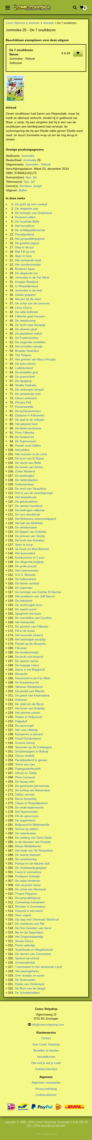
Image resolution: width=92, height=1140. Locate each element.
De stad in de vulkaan (29, 419)
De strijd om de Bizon (29, 704)
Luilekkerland (24, 368)
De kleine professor (28, 428)
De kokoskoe (24, 600)
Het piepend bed (26, 424)
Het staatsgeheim (27, 971)
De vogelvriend (25, 820)
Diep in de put (24, 247)
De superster (24, 587)
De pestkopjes (24, 475)
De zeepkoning (25, 320)
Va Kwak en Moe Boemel (32, 549)
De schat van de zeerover (32, 303)
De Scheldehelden (27, 992)
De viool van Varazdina (30, 488)
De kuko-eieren (25, 363)
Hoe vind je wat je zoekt (46, 1063)
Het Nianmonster (26, 811)
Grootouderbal (25, 962)
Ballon (23, 190)
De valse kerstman (27, 880)
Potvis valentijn (25, 945)
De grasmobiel (25, 376)
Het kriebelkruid (25, 497)
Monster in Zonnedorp (30, 906)
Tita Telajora (23, 355)
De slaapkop (23, 381)
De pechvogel (24, 725)
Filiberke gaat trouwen (30, 316)
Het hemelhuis (24, 225)
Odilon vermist (24, 794)
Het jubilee (22, 450)
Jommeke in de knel (28, 290)
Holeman (21, 699)
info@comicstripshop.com (48, 1024)
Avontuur (25, 186)
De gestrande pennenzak (32, 786)
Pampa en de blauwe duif (32, 863)
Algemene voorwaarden (46, 1082)
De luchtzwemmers (28, 411)
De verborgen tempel (29, 389)
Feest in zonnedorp (28, 872)
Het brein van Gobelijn (30, 708)
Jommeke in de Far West (32, 277)
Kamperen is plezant (29, 734)
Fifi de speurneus (27, 816)
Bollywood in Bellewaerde (32, 824)
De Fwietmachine (27, 338)
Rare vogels (23, 915)
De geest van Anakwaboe (32, 695)
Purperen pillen (25, 217)
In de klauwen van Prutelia (33, 842)
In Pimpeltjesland (26, 286)
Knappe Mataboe (26, 281)
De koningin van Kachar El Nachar (38, 592)
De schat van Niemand (30, 889)
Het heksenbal (24, 622)
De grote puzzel (25, 566)
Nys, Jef (31, 177)
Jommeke (34, 23)
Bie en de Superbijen (29, 932)
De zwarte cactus (26, 661)
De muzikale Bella (27, 221)
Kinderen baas (25, 269)
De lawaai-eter (25, 781)
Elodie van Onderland (29, 984)
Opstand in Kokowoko (30, 415)
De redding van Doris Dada (33, 837)
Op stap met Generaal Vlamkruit (37, 919)
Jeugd (37, 186)
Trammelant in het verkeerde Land (38, 967)
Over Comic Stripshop (46, 1044)
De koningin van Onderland (33, 213)
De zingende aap (26, 208)
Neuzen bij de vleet (28, 299)
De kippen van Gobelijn (30, 531)
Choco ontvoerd (26, 398)
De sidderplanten (26, 480)
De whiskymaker (26, 527)
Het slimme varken (27, 712)
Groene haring (25, 742)
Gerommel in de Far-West (32, 678)
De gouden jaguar (27, 243)
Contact (46, 1038)
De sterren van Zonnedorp (33, 954)
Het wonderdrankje (28, 264)
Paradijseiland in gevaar (31, 760)
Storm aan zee (25, 764)
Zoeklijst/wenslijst (46, 1069)
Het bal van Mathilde (29, 523)
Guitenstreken (24, 484)
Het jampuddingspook (30, 238)
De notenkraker (25, 833)
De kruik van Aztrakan (30, 540)
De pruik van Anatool (29, 656)
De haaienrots (24, 437)
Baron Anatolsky (26, 798)
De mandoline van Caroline (33, 618)
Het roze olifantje (26, 730)
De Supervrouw (25, 441)
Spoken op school (27, 958)
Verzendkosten (46, 1056)
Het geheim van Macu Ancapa (35, 359)
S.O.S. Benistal (25, 574)
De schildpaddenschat (30, 230)
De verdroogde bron (28, 605)
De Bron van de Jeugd (30, 988)
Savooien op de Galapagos (33, 747)
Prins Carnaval (25, 777)
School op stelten (26, 829)
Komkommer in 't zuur (30, 557)
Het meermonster (27, 570)
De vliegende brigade (29, 562)
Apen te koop (24, 544)
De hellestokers (25, 579)
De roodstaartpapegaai (30, 867)
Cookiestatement (46, 1094)
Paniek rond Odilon (28, 445)
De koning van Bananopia (32, 790)
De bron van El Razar (29, 458)
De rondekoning (26, 859)
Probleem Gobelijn (27, 876)
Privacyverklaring (46, 1088)
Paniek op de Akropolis (30, 643)
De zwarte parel (25, 609)
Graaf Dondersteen (28, 738)
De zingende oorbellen (30, 342)
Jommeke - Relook (38, 164)
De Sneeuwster (25, 979)
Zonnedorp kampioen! (30, 902)
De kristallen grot (26, 372)
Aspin (55, 1134)
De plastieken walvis (28, 333)
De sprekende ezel (27, 394)
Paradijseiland (24, 234)
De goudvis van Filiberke (31, 626)
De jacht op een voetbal (31, 204)
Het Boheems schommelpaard (35, 518)
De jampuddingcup (27, 898)
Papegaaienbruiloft (27, 768)
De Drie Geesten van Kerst (33, 928)
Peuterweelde (24, 406)
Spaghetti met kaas (28, 613)
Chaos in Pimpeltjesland (31, 803)
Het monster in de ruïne (31, 454)
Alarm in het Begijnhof (30, 669)
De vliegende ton (26, 273)
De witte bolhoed (26, 312)
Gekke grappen (25, 294)
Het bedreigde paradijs (30, 639)
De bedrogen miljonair (30, 510)
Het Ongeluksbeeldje (29, 936)
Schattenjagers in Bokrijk (31, 751)
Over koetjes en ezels (29, 975)
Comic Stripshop (15, 23)
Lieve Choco (23, 307)
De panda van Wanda (29, 691)
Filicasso (21, 648)
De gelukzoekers (26, 501)
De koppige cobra (27, 665)
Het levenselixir (25, 553)
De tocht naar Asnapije (30, 325)
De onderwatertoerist (29, 807)
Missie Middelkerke (28, 846)
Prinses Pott (23, 402)
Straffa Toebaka (25, 385)
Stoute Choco (24, 941)
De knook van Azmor (29, 467)
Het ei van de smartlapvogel (34, 493)
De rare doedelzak (27, 514)
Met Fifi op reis (25, 251)
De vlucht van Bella (28, 462)
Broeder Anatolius (27, 350)
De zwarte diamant (27, 855)
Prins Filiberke (24, 432)
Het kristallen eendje (29, 346)
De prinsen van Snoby (30, 536)
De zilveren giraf (26, 329)
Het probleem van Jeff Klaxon (35, 596)
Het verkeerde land (28, 260)
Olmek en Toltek (26, 773)
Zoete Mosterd (25, 471)
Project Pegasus (26, 893)
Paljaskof (21, 721)
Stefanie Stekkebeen (29, 686)
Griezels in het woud (29, 911)
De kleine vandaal (27, 583)
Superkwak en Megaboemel (34, 949)
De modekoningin (27, 652)
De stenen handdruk (29, 506)
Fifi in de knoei (25, 630)
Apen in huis (23, 256)
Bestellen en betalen (46, 1050)
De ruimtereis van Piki (30, 923)
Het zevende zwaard (29, 635)
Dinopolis (21, 674)
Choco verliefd (24, 755)
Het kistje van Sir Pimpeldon (34, 850)
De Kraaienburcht (27, 682)
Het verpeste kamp (28, 885)
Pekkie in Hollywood (28, 717)
